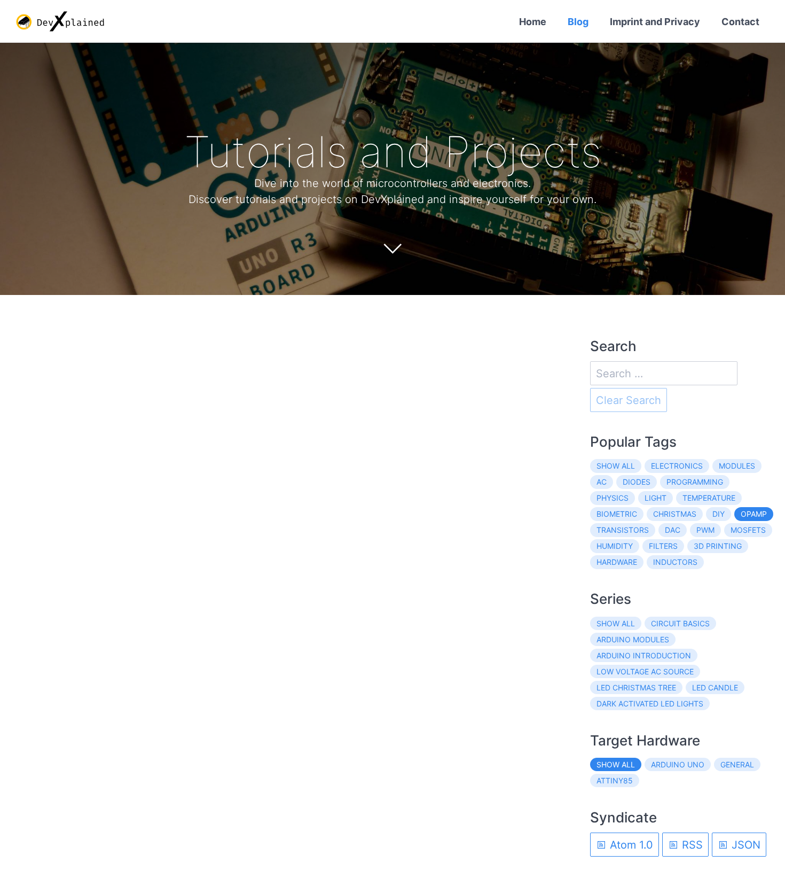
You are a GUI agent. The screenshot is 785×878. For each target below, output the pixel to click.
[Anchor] (617, 151)
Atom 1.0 (630, 844)
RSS (691, 844)
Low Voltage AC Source (645, 671)
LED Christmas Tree (636, 687)
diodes (636, 481)
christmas (674, 513)
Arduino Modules (632, 639)
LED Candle (715, 687)
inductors (675, 561)
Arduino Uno (677, 764)
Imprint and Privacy (655, 21)
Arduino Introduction (643, 655)
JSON (744, 844)
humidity (614, 545)
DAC (672, 529)
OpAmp (754, 513)
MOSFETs (748, 529)
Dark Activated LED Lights (649, 703)
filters (663, 545)
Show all (615, 465)
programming (694, 481)
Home (532, 21)
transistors (622, 529)
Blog (578, 21)
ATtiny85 (614, 780)
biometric (616, 513)
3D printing (718, 545)
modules (737, 465)
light (655, 497)
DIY (718, 513)
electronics (677, 465)
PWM (705, 529)
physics (612, 497)
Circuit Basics (680, 623)
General (737, 764)
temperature (708, 497)
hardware (616, 561)
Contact (740, 21)
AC (601, 481)
